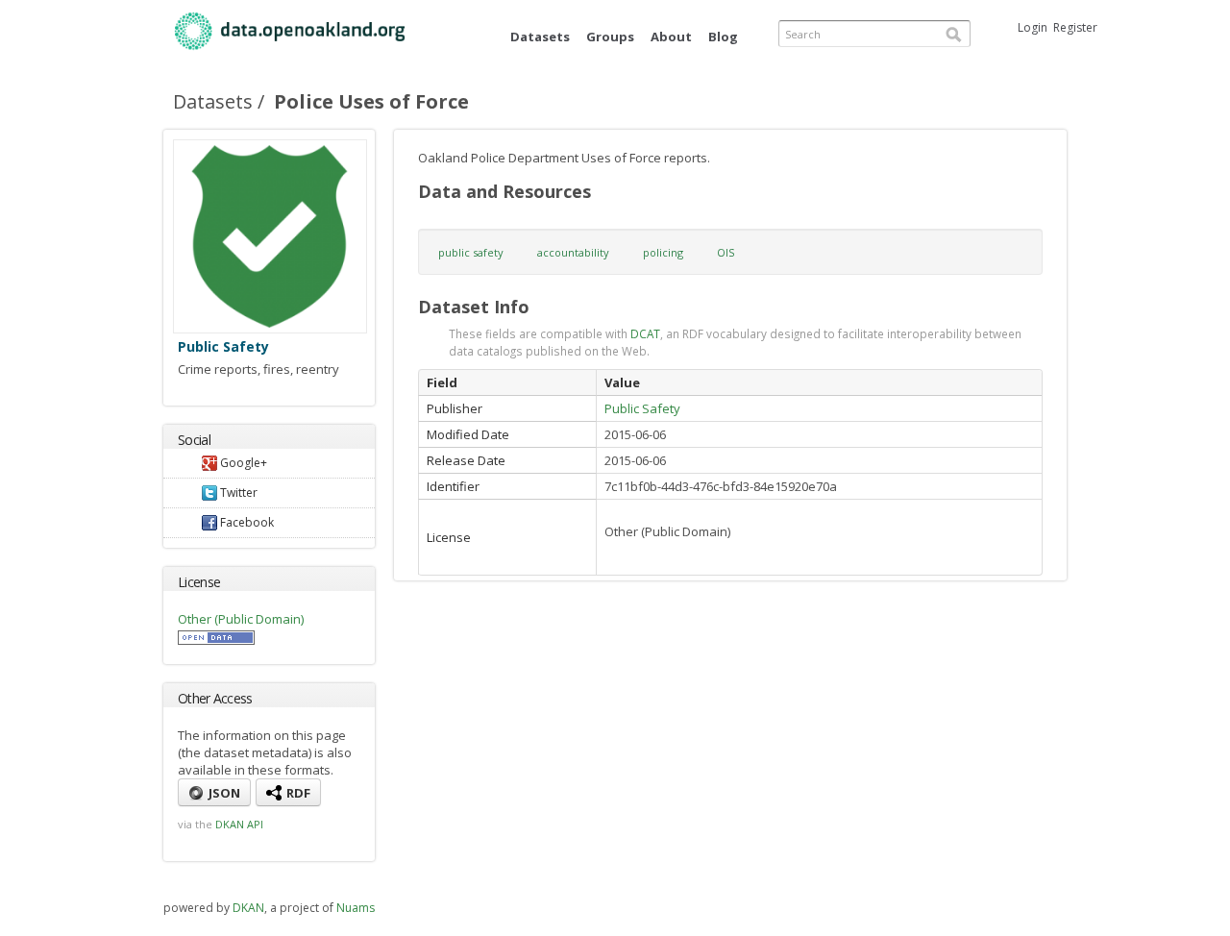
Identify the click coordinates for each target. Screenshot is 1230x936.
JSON (223, 792)
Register (1075, 27)
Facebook (245, 522)
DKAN (248, 907)
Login (1032, 27)
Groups (610, 36)
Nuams (355, 907)
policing (663, 252)
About (671, 36)
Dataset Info (473, 306)
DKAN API (239, 824)
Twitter (237, 492)
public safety (471, 252)
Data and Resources (504, 191)
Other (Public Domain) (241, 619)
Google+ (242, 463)
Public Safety (223, 346)
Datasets (540, 36)
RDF (296, 792)
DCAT (645, 333)
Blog (723, 36)
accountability (573, 252)
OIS (725, 252)
